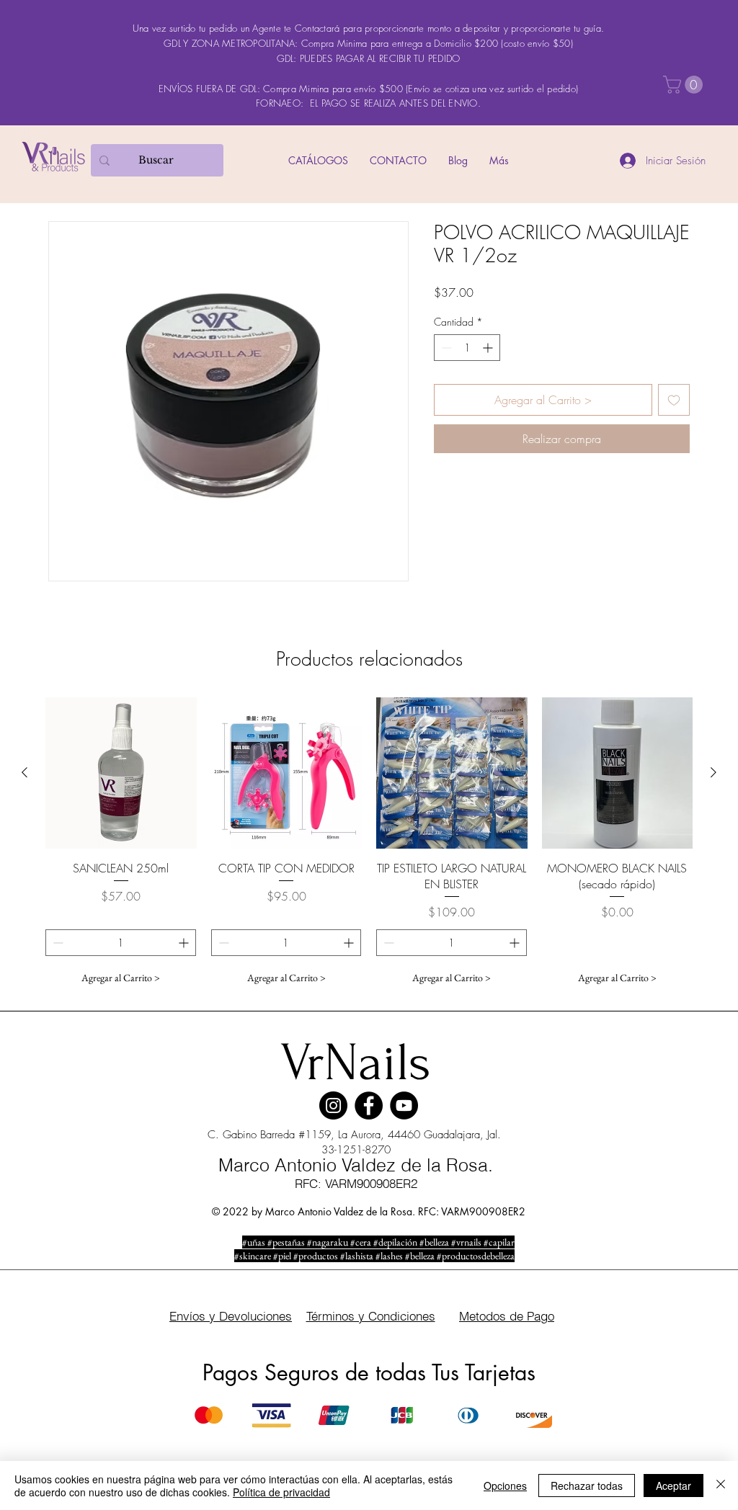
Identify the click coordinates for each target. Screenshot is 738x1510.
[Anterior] (24, 772)
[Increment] (489, 347)
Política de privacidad (281, 1492)
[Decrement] (445, 347)
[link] (685, 85)
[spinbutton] (467, 347)
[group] (369, 844)
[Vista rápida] (121, 773)
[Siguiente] (713, 772)
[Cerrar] (720, 1485)
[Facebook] (369, 1105)
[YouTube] (404, 1105)
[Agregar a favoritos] (674, 400)
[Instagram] (333, 1105)
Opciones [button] (505, 1485)
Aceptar (673, 1485)
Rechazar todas (587, 1485)
